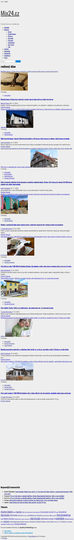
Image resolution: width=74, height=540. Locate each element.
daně (57, 512)
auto (14, 512)
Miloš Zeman (9, 518)
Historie (10, 36)
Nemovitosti (8, 135)
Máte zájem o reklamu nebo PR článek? (18, 533)
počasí (6, 521)
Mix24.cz (10, 13)
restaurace (32, 521)
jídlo (51, 515)
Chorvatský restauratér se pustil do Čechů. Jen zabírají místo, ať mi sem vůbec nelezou (34, 500)
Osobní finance (12, 34)
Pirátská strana (69, 519)
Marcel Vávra (5, 103)
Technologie (11, 43)
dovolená (62, 512)
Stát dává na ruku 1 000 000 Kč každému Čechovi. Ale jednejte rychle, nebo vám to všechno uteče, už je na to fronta (36, 266)
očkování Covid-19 (48, 518)
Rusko (52, 521)
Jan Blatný (30, 515)
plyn (2, 521)
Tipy (9, 47)
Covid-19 (52, 512)
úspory (12, 524)
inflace (25, 515)
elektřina (20, 515)
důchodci (5, 515)
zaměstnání (4, 524)
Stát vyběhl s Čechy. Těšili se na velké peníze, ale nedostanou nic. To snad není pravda (30, 278)
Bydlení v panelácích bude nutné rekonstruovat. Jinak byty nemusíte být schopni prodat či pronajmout (35, 194)
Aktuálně (6, 27)
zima (8, 524)
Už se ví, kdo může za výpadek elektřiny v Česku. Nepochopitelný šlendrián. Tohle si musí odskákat (37, 496)
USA (67, 521)
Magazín (6, 30)
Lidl (2, 519)
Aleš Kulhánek (6, 143)
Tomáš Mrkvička (6, 229)
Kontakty (7, 531)
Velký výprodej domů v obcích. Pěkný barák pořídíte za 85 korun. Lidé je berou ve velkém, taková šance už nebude (35, 139)
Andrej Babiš (7, 511)
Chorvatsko (44, 512)
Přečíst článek (5, 107)
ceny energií (28, 512)
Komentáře (7, 53)
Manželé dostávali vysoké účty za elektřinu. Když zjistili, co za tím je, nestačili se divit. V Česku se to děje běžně (35, 349)
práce (27, 521)
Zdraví (9, 32)
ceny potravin (36, 512)
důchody (13, 515)
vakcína (70, 521)
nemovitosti (18, 519)
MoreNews (32, 536)
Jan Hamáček (38, 515)
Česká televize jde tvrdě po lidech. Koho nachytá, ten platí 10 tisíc (27, 502)
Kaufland (54, 515)
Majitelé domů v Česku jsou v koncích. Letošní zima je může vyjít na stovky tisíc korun (29, 71)
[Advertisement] (14, 415)
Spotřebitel (8, 346)
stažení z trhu (57, 521)
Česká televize (20, 524)
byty (23, 512)
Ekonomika (7, 51)
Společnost (7, 56)
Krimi (5, 58)
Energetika (8, 174)
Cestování (10, 38)
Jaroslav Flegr (45, 515)
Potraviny (10, 40)
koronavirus (64, 515)
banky (19, 511)
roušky (48, 521)
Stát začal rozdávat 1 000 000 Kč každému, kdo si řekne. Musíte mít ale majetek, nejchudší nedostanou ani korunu (36, 393)
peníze (60, 518)
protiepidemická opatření (17, 521)
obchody (35, 518)
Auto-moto (11, 45)
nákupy (23, 519)
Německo (27, 519)
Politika (6, 49)
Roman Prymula (40, 521)
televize (63, 521)
